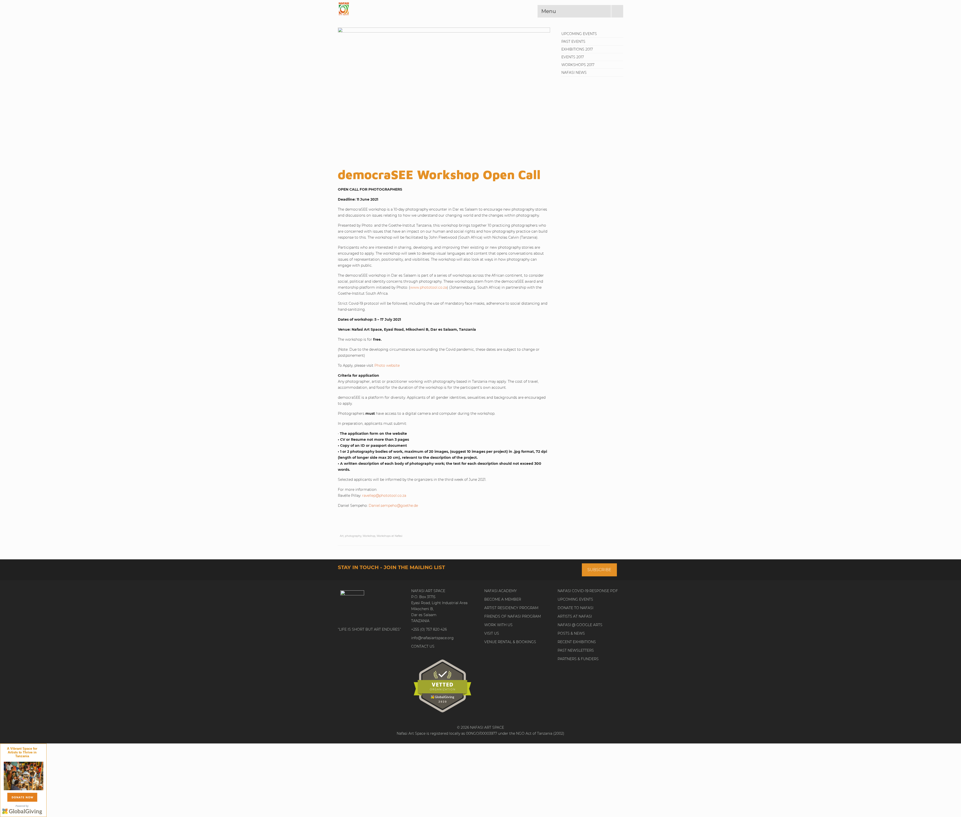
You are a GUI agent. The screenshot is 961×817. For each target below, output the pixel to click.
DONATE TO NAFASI (575, 608)
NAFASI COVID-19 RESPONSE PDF (588, 591)
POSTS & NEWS (571, 633)
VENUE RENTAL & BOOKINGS (510, 642)
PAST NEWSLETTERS (576, 650)
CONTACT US (422, 646)
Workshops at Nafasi (389, 536)
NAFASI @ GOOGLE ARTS (580, 625)
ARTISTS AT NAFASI (575, 616)
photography (353, 536)
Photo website (387, 365)
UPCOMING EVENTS (575, 599)
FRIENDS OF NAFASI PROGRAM (512, 616)
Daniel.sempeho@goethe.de (393, 505)
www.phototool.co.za (428, 287)
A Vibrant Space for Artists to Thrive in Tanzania (22, 752)
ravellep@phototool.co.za (384, 495)
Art (342, 536)
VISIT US (491, 633)
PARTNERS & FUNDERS (578, 659)
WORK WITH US (498, 625)
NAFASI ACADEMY (500, 591)
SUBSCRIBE (599, 569)
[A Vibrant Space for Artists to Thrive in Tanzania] (23, 775)
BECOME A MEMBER (502, 599)
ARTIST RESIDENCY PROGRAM (511, 608)
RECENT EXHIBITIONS (577, 642)
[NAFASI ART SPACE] (383, 9)
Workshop (369, 536)
